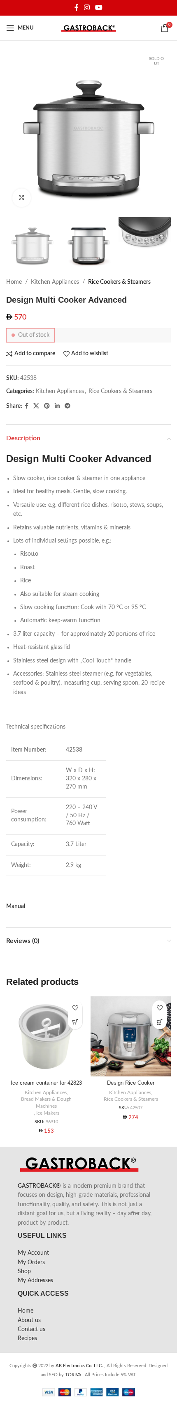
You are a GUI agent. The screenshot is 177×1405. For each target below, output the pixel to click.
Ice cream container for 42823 (46, 1083)
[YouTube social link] (99, 7)
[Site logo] (88, 28)
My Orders (31, 1262)
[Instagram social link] (86, 7)
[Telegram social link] (67, 406)
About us (29, 1320)
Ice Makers (47, 1113)
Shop (24, 1271)
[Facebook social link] (76, 7)
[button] (75, 1022)
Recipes (27, 1338)
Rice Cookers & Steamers (119, 282)
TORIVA (73, 1375)
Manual (15, 906)
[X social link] (36, 406)
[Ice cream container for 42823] (46, 1036)
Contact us (31, 1329)
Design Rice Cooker (130, 1083)
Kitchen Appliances (55, 282)
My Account (33, 1253)
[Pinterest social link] (47, 406)
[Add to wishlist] (75, 1007)
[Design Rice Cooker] (131, 1036)
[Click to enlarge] (21, 198)
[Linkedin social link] (57, 406)
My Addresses (35, 1280)
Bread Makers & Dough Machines (46, 1102)
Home (14, 282)
